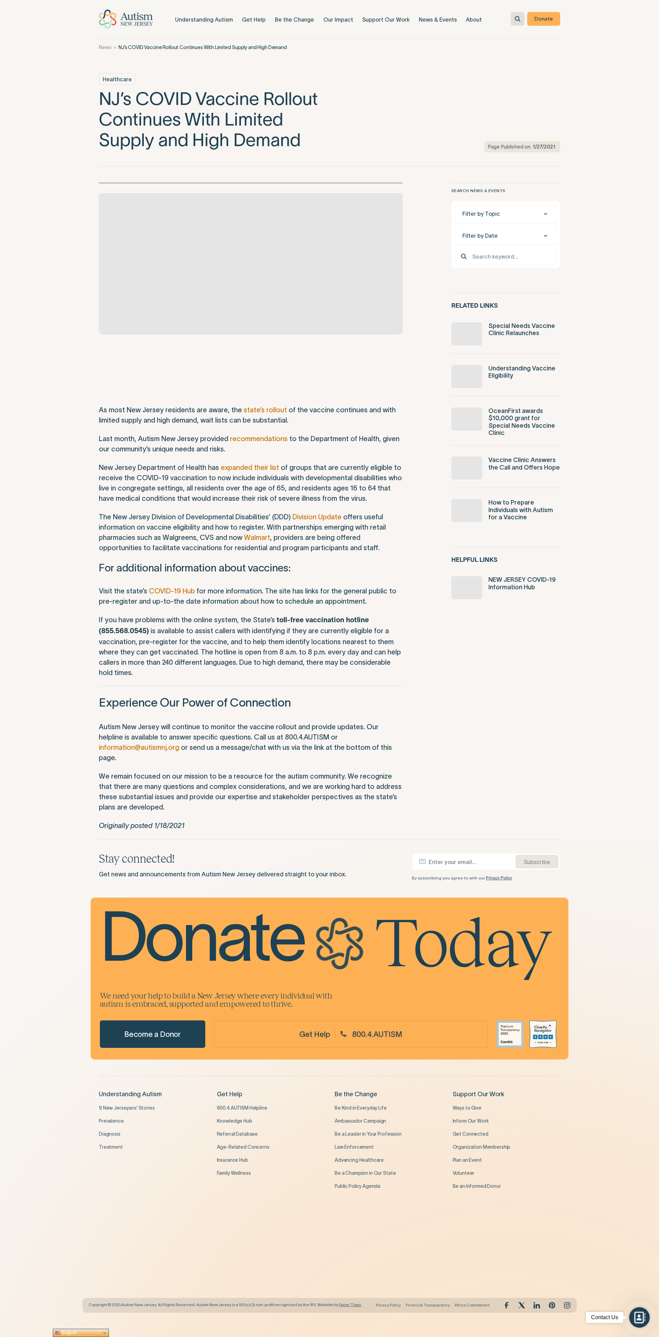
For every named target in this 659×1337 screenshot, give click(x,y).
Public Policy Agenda (357, 1186)
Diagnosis (109, 1134)
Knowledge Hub (234, 1121)
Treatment (111, 1147)
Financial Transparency (428, 1305)
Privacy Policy (499, 878)
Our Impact (114, 1236)
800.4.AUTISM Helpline (242, 1108)
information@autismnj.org (139, 747)
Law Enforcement (354, 1147)
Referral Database (237, 1134)
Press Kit (344, 1276)
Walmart (257, 537)
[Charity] (543, 1034)
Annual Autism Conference (247, 1276)
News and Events (241, 1236)
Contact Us (347, 1289)
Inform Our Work (471, 1121)
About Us (348, 1236)
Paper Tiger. (350, 1305)
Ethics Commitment (472, 1305)
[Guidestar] (510, 1034)
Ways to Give (467, 1108)
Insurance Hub (232, 1160)
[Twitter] (521, 1305)
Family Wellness (234, 1173)
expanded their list (250, 467)
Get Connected (470, 1134)
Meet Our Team (352, 1263)
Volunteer (464, 1173)
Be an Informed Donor (477, 1186)
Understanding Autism (130, 1094)
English (68, 1332)
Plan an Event (467, 1160)
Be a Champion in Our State (365, 1173)
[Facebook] (506, 1305)
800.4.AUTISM (377, 1034)
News (105, 47)
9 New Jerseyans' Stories (127, 1108)
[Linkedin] (536, 1305)
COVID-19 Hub (172, 591)
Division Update (317, 517)
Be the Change (356, 1094)
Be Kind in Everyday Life (361, 1108)
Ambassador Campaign (360, 1121)
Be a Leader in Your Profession (368, 1134)
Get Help (314, 1034)
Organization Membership (482, 1147)
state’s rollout (265, 410)
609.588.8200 (469, 1267)
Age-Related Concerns (243, 1147)
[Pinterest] (551, 1305)
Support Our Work (478, 1094)
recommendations (259, 438)
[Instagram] (567, 1305)
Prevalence (111, 1121)
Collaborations (115, 1263)
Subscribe (537, 862)
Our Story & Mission (356, 1250)
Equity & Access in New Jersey (132, 1276)
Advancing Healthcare (359, 1160)
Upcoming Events (236, 1263)
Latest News (231, 1250)
